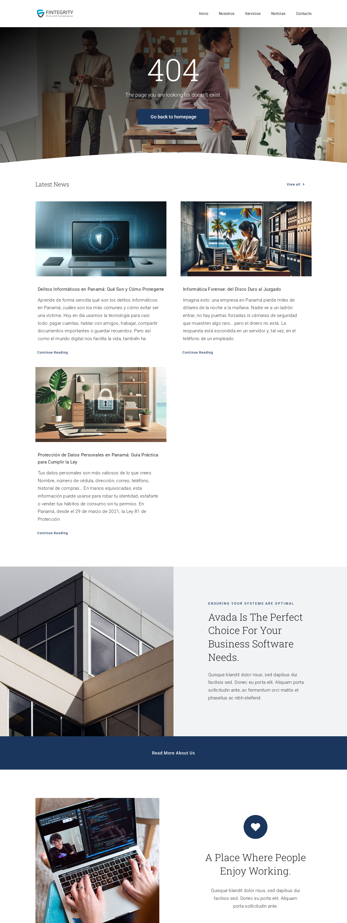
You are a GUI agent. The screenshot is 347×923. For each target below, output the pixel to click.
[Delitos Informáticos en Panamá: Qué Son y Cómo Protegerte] (100, 238)
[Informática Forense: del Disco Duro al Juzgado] (246, 238)
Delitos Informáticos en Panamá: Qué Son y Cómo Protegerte (101, 289)
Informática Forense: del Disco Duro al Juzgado (232, 289)
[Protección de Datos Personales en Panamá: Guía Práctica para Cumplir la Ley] (100, 404)
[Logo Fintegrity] (54, 11)
